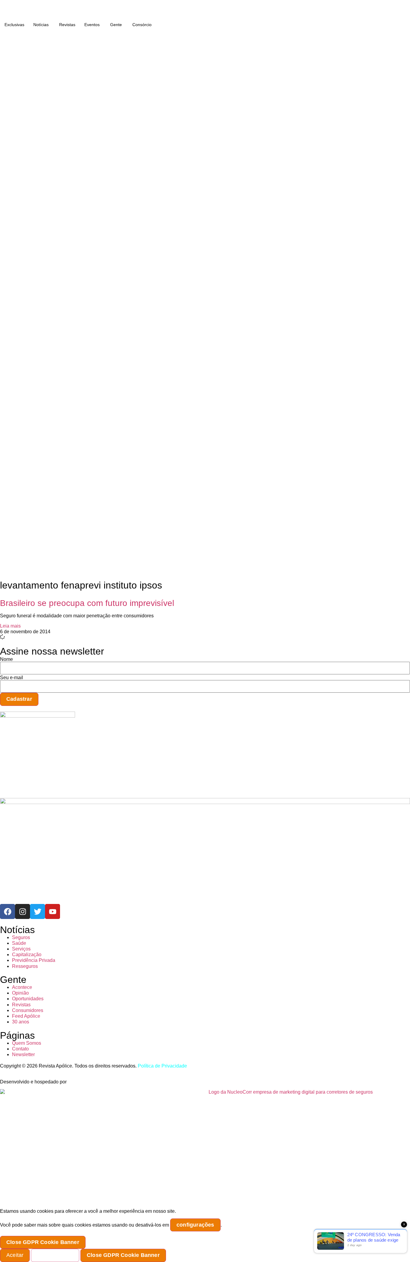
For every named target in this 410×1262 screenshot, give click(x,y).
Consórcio (142, 24)
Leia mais (10, 625)
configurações (195, 1225)
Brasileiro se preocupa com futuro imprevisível (87, 603)
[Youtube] (52, 911)
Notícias (41, 24)
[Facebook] (7, 911)
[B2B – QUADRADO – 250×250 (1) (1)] (37, 715)
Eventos (92, 24)
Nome (6, 659)
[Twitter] (37, 911)
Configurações (55, 1255)
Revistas (67, 24)
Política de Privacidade (162, 1065)
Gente (116, 24)
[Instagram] (22, 911)
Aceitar (14, 1255)
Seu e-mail (11, 677)
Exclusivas (14, 24)
